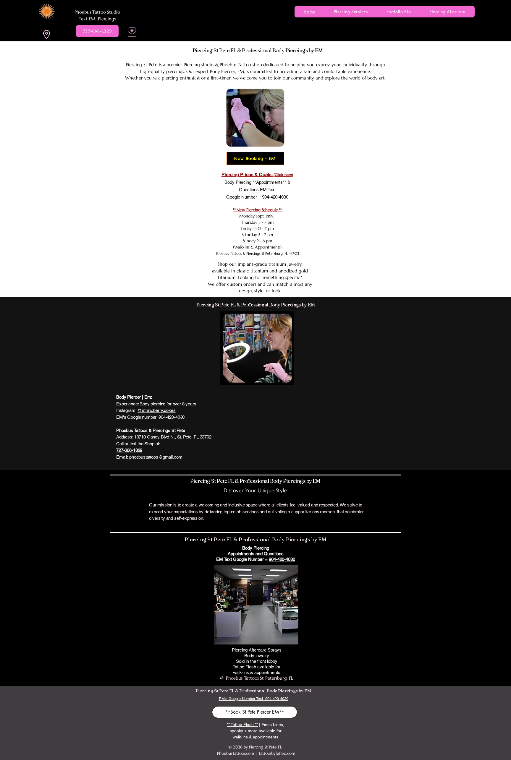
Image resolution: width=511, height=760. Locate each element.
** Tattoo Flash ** (242, 724)
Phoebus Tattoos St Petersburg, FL (259, 678)
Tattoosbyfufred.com (276, 753)
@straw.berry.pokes (156, 410)
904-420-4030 (172, 417)
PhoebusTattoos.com (235, 753)
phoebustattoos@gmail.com (155, 456)
